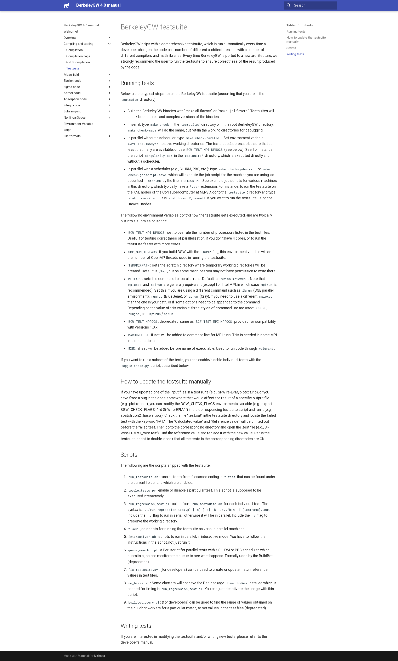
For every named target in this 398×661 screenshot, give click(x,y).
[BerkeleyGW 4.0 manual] (66, 5)
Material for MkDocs (91, 655)
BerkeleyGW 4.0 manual (81, 25)
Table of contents (299, 25)
